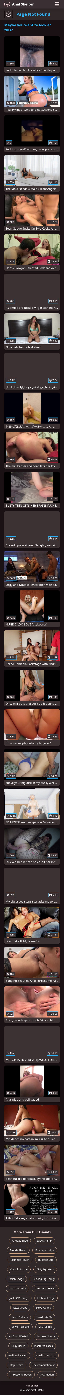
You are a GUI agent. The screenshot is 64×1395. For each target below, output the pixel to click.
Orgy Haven (18, 1346)
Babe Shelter (44, 1240)
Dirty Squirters (45, 1269)
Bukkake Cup (46, 1259)
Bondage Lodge (44, 1250)
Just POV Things (19, 1298)
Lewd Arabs (20, 1307)
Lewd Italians (20, 1317)
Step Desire (16, 1365)
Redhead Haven (17, 1355)
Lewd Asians (43, 1307)
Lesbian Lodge (46, 1298)
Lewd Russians (21, 1326)
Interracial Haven (45, 1288)
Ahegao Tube (20, 1240)
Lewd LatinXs (44, 1317)
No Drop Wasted (18, 1336)
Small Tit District (46, 1355)
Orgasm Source (46, 1336)
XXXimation (47, 1374)
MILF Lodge (45, 1326)
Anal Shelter (23, 4)
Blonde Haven (18, 1250)
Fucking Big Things (44, 1279)
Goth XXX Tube (17, 1288)
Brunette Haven (20, 1259)
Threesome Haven (21, 1374)
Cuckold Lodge (19, 1269)
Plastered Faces (43, 1346)
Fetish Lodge (16, 1279)
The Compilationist (43, 1365)
